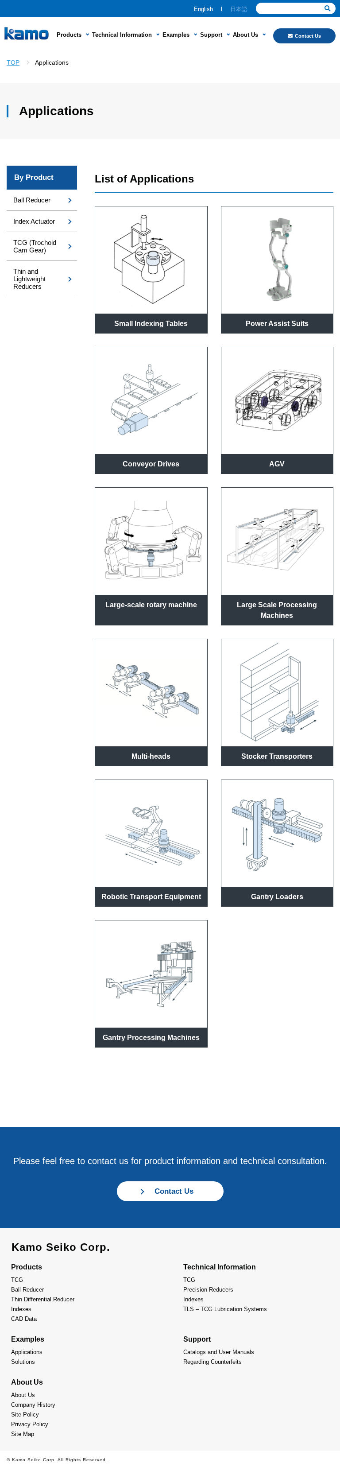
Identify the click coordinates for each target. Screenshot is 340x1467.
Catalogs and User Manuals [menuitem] (218, 1352)
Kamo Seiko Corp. (61, 1247)
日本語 (238, 9)
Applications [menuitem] (26, 1352)
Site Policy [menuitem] (25, 1414)
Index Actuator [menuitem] (34, 221)
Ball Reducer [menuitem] (31, 200)
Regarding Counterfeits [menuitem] (212, 1361)
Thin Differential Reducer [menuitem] (42, 1299)
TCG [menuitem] (17, 1280)
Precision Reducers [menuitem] (208, 1289)
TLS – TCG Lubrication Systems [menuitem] (225, 1309)
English (203, 9)
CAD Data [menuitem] (24, 1319)
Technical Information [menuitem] (122, 35)
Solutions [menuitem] (23, 1361)
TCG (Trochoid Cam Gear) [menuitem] (34, 246)
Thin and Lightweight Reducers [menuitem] (29, 279)
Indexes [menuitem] (21, 1309)
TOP (13, 62)
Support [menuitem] (211, 35)
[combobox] (296, 8)
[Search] (327, 9)
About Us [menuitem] (245, 35)
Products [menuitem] (69, 35)
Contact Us (308, 36)
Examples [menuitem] (175, 35)
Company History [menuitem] (33, 1404)
